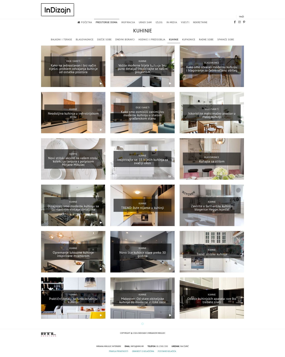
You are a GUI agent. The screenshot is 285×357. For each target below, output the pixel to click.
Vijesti (185, 22)
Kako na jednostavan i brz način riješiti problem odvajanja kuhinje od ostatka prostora (73, 68)
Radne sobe (206, 39)
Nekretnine (200, 22)
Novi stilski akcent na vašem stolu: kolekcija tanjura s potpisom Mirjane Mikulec (73, 161)
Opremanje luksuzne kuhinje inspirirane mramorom (73, 254)
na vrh (240, 333)
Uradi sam (145, 22)
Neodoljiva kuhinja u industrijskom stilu (73, 115)
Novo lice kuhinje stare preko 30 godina (142, 254)
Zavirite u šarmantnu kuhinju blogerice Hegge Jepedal (212, 208)
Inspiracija (128, 22)
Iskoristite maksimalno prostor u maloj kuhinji (212, 115)
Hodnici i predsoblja (152, 39)
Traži (241, 16)
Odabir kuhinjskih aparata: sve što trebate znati (211, 300)
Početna (86, 22)
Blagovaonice (85, 39)
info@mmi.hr (137, 346)
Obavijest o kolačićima (143, 351)
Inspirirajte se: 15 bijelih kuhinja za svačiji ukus (142, 161)
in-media (171, 22)
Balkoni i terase (61, 39)
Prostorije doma (106, 22)
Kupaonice (188, 39)
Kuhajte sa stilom (211, 161)
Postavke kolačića (167, 351)
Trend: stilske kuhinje (211, 254)
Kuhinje (173, 39)
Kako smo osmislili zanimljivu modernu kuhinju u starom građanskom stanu (142, 114)
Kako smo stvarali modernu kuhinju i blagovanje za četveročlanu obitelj (211, 68)
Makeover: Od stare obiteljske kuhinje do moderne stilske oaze (142, 300)
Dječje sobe (104, 39)
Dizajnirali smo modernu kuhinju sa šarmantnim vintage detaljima (73, 208)
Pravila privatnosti (118, 351)
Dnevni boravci (125, 39)
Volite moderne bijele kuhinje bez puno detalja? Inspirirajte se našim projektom (142, 68)
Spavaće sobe (225, 39)
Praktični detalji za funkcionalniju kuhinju (73, 300)
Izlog (159, 22)
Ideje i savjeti (73, 61)
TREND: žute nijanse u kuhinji (142, 208)
